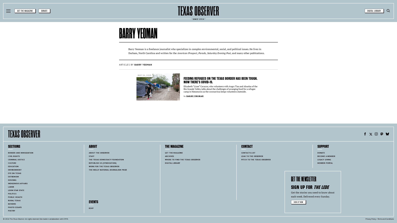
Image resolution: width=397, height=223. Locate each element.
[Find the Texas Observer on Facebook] (365, 134)
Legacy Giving (324, 159)
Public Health (15, 197)
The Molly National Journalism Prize (108, 170)
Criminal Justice (16, 159)
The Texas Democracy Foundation (106, 159)
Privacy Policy (371, 219)
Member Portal (325, 163)
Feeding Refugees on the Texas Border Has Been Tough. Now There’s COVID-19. (220, 80)
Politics (12, 193)
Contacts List (248, 153)
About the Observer (99, 153)
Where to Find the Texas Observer (182, 159)
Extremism (13, 176)
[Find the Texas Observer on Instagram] (376, 134)
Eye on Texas (14, 173)
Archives (169, 156)
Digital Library (374, 11)
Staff (91, 156)
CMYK (65, 219)
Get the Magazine (25, 11)
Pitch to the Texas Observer (256, 159)
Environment (15, 170)
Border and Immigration (20, 153)
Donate (44, 11)
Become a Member (326, 156)
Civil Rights (14, 156)
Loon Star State (16, 190)
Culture (12, 163)
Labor (11, 187)
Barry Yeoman (195, 96)
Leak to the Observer (252, 156)
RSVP (91, 208)
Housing (12, 180)
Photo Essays (15, 207)
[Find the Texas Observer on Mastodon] (381, 134)
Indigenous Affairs (17, 183)
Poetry (11, 211)
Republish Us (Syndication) (102, 163)
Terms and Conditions (386, 219)
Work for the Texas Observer (104, 166)
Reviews (12, 204)
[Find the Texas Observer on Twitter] (370, 134)
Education (13, 166)
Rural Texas (14, 200)
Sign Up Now (298, 202)
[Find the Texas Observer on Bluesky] (387, 134)
